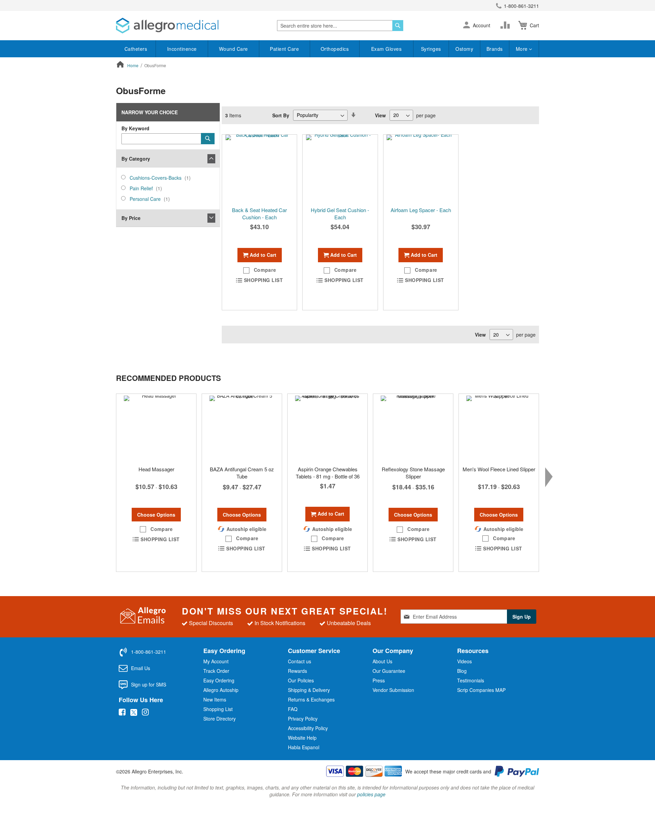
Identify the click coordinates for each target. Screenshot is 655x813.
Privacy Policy (303, 718)
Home (133, 65)
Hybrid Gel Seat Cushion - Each (340, 213)
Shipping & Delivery (309, 689)
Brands (494, 48)
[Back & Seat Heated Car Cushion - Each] (259, 169)
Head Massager (156, 469)
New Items (214, 699)
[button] (466, 25)
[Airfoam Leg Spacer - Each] (420, 169)
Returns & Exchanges (311, 699)
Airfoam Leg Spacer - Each (421, 209)
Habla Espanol (303, 747)
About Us (382, 661)
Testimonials (470, 680)
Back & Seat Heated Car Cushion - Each (259, 213)
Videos (464, 661)
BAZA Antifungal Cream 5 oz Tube (242, 472)
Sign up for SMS (148, 684)
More (522, 48)
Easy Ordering (218, 680)
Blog (462, 670)
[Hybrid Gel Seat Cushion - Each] (340, 169)
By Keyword (135, 128)
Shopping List (218, 709)
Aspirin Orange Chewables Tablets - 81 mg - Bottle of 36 (328, 472)
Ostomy (464, 48)
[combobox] (340, 25)
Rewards (297, 670)
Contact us (299, 661)
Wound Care (233, 48)
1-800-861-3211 (521, 5)
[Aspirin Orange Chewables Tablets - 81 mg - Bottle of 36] (327, 428)
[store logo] (167, 25)
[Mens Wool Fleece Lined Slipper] (499, 428)
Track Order (216, 670)
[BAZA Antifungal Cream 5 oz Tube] (242, 428)
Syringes (431, 48)
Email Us (140, 668)
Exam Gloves (386, 48)
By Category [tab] (135, 158)
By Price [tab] (131, 218)
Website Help (302, 737)
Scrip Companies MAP (481, 689)
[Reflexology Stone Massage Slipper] (413, 428)
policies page (371, 794)
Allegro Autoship (220, 689)
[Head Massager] (156, 428)
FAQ (292, 709)
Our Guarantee (389, 670)
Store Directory (219, 718)
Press (379, 680)
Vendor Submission (393, 689)
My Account (216, 661)
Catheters (136, 48)
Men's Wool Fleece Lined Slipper (499, 469)
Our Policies (301, 680)
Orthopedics (335, 48)
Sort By (280, 115)
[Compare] (506, 25)
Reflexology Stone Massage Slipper (413, 472)
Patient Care (284, 48)
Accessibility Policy (308, 728)
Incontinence (182, 48)
